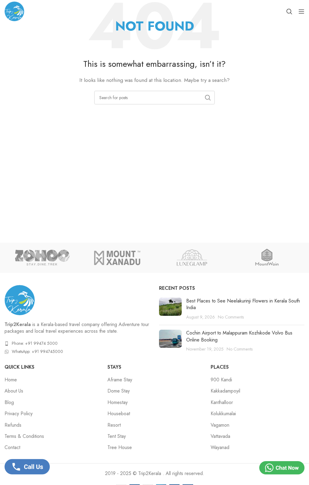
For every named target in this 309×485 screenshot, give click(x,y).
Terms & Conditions (24, 436)
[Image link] (20, 299)
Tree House (119, 447)
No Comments (231, 317)
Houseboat (118, 413)
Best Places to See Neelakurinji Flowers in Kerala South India (243, 304)
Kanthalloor (222, 402)
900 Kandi (221, 380)
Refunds (13, 425)
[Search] (289, 11)
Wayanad (220, 447)
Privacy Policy (19, 413)
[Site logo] (14, 10)
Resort (114, 425)
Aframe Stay (119, 380)
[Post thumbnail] (170, 309)
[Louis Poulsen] (266, 258)
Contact (12, 447)
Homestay (117, 402)
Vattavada (220, 436)
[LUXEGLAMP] (191, 258)
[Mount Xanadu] (117, 258)
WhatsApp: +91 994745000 (37, 351)
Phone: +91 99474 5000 (35, 343)
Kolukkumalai (223, 413)
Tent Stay (116, 436)
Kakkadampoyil (225, 391)
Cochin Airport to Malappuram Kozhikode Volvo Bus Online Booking (239, 336)
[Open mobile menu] (301, 11)
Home (11, 380)
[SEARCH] (208, 98)
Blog (9, 402)
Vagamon (220, 425)
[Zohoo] (42, 258)
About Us (14, 391)
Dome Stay (118, 391)
